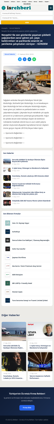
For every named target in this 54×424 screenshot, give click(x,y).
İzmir (18, 1)
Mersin (41, 1)
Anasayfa (4, 28)
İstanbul (6, 1)
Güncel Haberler (14, 28)
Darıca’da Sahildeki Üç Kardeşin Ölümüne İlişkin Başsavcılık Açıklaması (28, 161)
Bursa (35, 1)
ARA (27, 22)
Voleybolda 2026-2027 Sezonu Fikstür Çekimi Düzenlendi (31, 201)
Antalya (24, 1)
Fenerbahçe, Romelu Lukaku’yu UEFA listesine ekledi (30, 176)
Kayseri (47, 1)
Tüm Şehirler (27, 4)
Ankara (13, 1)
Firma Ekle (27, 408)
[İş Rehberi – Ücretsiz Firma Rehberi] (16, 7)
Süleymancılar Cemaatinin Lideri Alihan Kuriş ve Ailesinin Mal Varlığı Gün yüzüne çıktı (28, 193)
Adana (30, 1)
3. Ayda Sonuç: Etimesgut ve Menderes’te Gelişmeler (30, 168)
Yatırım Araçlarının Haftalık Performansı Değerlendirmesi (26, 185)
